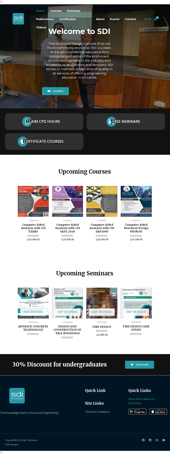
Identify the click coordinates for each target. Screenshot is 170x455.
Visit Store (134, 403)
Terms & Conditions (97, 412)
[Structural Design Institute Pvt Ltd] (18, 18)
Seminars (73, 10)
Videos (41, 27)
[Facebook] (143, 440)
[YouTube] (163, 440)
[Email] (157, 440)
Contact (130, 19)
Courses (56, 10)
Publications (45, 19)
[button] (55, 91)
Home (40, 10)
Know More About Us (141, 399)
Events (115, 19)
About (100, 19)
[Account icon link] (162, 19)
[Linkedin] (150, 440)
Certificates (67, 19)
